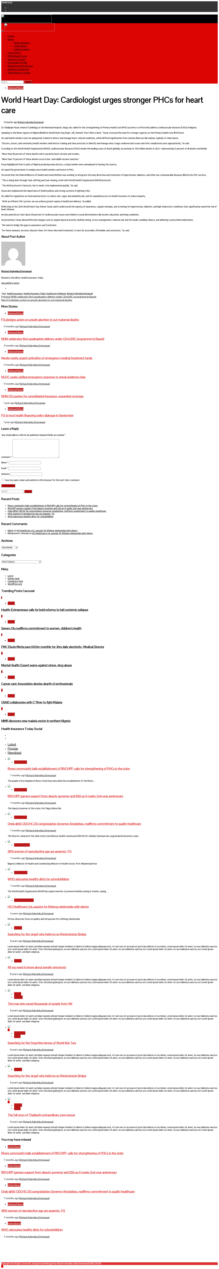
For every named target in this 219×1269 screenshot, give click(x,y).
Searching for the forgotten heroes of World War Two (42, 1043)
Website (5, 474)
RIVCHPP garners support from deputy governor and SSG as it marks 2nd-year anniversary (50, 508)
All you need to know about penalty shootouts (37, 967)
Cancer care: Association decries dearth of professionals (37, 684)
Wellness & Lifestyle (18, 69)
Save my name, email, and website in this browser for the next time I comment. (42, 480)
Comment (6, 457)
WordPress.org (15, 584)
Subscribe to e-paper (19, 72)
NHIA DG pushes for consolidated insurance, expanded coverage (42, 396)
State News (20, 46)
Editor (10, 530)
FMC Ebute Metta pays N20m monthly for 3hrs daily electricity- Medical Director (52, 647)
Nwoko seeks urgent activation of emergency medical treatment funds (46, 358)
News (11, 39)
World (17, 1036)
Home (11, 36)
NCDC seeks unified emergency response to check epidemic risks (43, 377)
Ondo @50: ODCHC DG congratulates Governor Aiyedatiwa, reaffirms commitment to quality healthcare (57, 511)
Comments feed (15, 581)
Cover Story (14, 52)
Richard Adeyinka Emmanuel (31, 122)
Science (18, 997)
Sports (18, 960)
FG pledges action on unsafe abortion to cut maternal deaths (36, 300)
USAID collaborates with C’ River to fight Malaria (31, 702)
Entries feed (13, 578)
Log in (10, 576)
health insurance (15, 293)
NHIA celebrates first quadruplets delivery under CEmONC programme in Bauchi (48, 296)
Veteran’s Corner (17, 59)
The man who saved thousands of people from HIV (40, 1004)
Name (4, 462)
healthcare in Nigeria (56, 293)
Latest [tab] (12, 744)
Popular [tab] (13, 748)
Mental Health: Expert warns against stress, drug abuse (36, 665)
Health (11, 603)
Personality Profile (17, 62)
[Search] (2, 78)
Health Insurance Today (35, 293)
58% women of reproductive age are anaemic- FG (31, 514)
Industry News (22, 49)
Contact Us (13, 1247)
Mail (10, 1250)
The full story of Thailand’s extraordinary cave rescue (41, 1115)
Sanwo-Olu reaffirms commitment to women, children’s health (41, 628)
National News (22, 42)
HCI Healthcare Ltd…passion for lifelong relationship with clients (47, 530)
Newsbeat (19, 1033)
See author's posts (10, 283)
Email (4, 468)
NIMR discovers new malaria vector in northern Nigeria (35, 721)
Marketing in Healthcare (20, 66)
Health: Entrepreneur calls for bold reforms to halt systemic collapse (44, 610)
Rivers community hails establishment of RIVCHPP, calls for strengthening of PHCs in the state (53, 505)
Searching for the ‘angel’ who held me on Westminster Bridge (47, 934)
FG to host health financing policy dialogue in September (37, 415)
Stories (18, 928)
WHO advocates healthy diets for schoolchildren (30, 516)
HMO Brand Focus (17, 56)
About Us (12, 1245)
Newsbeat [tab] (14, 753)
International (20, 872)
